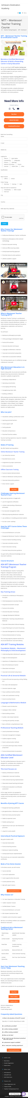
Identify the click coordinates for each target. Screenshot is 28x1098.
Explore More (7, 1065)
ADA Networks (7, 1072)
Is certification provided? (10, 1026)
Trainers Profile (7, 1086)
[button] (14, 1018)
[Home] (1, 30)
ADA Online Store (8, 1077)
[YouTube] (18, 109)
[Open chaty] (24, 1094)
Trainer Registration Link (9, 1084)
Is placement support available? (11, 1042)
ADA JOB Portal (7, 1075)
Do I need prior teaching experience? (13, 1045)
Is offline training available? (10, 1032)
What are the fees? (8, 1035)
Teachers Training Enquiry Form (11, 1089)
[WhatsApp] (10, 109)
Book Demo (7, 1061)
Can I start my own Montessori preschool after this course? (14, 1038)
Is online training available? (10, 1029)
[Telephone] (14, 109)
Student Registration (9, 1063)
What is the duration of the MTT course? (14, 1018)
